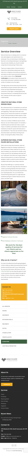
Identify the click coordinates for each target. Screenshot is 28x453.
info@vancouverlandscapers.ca (13, 436)
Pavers (4, 311)
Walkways (5, 324)
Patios (4, 328)
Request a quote (14, 28)
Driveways (5, 315)
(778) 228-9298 (5, 271)
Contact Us (7, 384)
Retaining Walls (7, 319)
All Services (6, 306)
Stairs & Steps (6, 333)
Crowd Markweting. (17, 450)
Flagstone (5, 341)
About (8, 7)
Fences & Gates (7, 337)
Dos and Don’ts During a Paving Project (11, 417)
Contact (20, 7)
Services (13, 7)
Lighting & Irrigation (9, 346)
